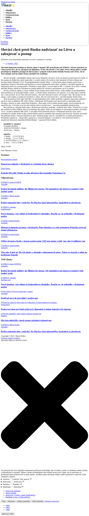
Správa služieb (11, 493)
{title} (8, 505)
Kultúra (8, 17)
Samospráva (11, 12)
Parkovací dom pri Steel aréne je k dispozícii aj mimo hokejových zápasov (36, 309)
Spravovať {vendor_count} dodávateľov (20, 495)
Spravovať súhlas (8, 514)
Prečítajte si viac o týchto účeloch (18, 497)
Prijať (3, 501)
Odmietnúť (11, 501)
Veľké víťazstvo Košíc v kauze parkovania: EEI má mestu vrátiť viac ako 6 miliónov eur (43, 241)
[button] (44, 405)
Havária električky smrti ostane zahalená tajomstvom (26, 320)
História (9, 22)
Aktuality (9, 10)
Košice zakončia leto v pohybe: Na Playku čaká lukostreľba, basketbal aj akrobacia (41, 202)
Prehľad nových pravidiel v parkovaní (19, 298)
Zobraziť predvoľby (23, 501)
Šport (8, 19)
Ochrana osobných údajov (10, 338)
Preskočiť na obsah (8, 2)
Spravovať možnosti (13, 491)
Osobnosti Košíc (12, 15)
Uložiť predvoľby (37, 501)
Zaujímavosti (5, 209)
